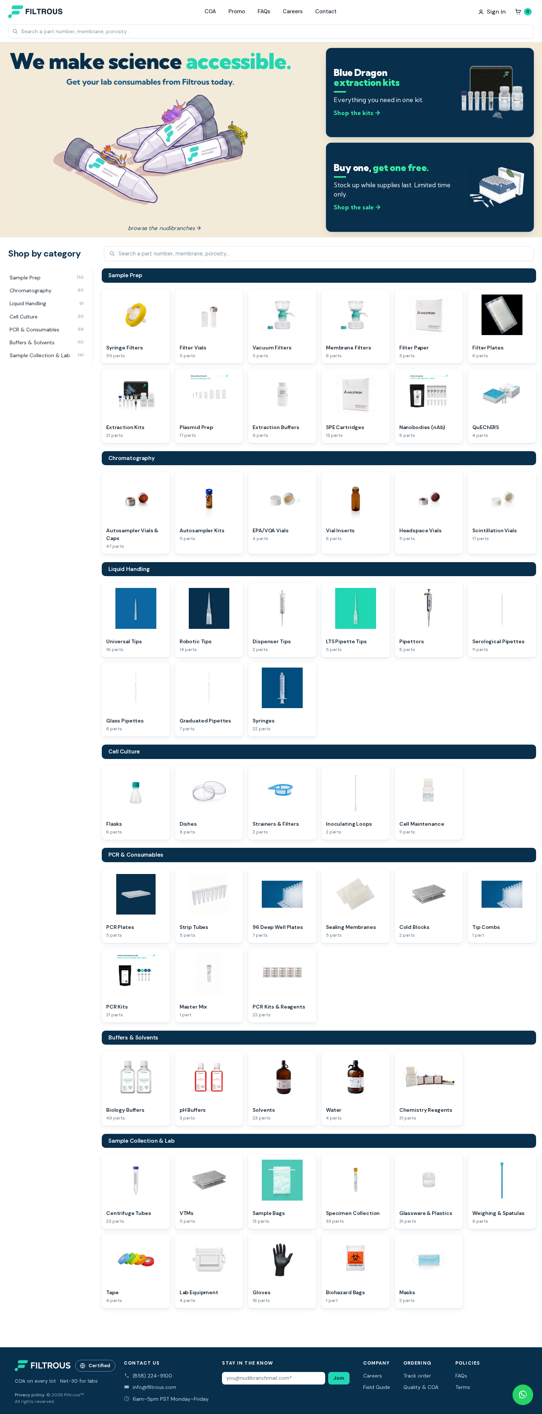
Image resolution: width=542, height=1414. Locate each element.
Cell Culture (124, 751)
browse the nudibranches (164, 227)
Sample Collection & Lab (141, 1141)
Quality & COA (420, 1387)
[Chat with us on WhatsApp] (523, 1395)
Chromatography (131, 458)
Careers (293, 11)
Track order (417, 1375)
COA (210, 11)
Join (338, 1378)
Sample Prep (125, 275)
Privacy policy (30, 1395)
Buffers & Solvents (133, 1037)
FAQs (264, 11)
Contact (326, 11)
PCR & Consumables (135, 854)
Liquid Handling (129, 569)
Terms (462, 1387)
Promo (237, 11)
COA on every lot (35, 1381)
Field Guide (376, 1387)
